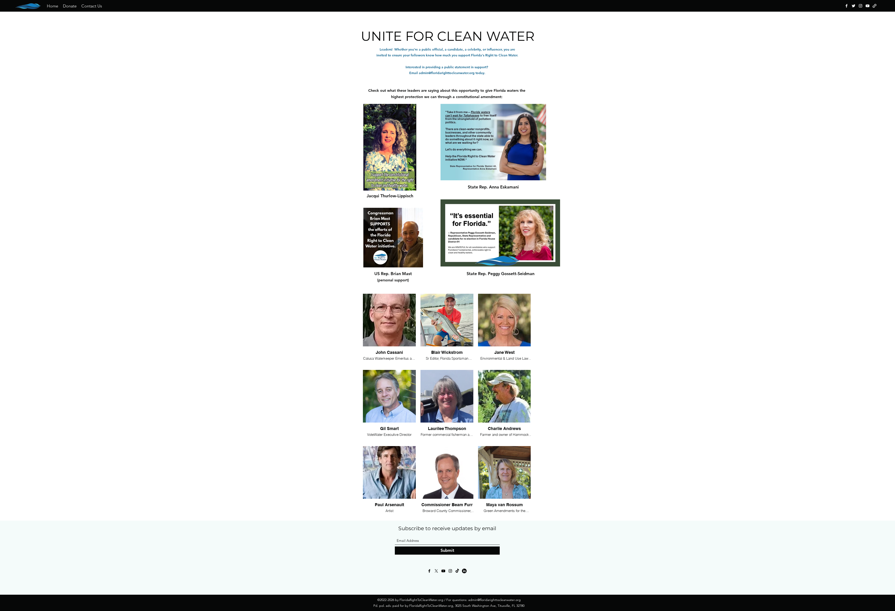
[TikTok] (457, 571)
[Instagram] (860, 5)
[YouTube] (867, 5)
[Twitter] (853, 5)
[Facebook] (846, 5)
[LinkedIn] (464, 571)
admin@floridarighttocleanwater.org (447, 73)
